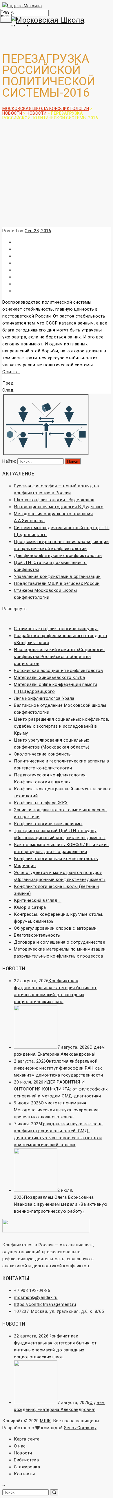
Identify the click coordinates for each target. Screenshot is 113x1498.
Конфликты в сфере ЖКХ (41, 802)
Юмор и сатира (30, 907)
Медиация (25, 865)
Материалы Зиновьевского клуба (49, 677)
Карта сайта (27, 1439)
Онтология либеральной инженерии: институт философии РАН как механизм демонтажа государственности (58, 1068)
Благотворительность (37, 935)
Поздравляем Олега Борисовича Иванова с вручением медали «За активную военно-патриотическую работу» (60, 1204)
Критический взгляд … (37, 900)
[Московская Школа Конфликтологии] (56, 24)
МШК (45, 1420)
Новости (23, 1453)
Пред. (8, 383)
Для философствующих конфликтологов (58, 555)
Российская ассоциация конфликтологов (58, 670)
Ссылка (11, 371)
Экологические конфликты (43, 754)
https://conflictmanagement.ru (45, 1304)
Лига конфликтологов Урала (44, 698)
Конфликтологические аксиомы (48, 823)
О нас (20, 1446)
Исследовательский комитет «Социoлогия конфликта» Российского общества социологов (59, 656)
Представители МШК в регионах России (57, 583)
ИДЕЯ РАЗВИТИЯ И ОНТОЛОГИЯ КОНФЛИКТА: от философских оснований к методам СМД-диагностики (61, 1089)
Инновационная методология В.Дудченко (58, 506)
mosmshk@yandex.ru (36, 1297)
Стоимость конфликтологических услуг (56, 628)
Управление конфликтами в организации (57, 576)
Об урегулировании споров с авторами (55, 928)
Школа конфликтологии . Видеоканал (54, 499)
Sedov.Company (80, 1427)
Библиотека (26, 1460)
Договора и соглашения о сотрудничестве (59, 942)
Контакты (24, 1474)
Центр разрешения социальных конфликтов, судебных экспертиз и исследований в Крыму (61, 726)
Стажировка (27, 1467)
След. (8, 390)
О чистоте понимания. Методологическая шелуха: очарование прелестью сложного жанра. (56, 1110)
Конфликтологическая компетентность (56, 858)
